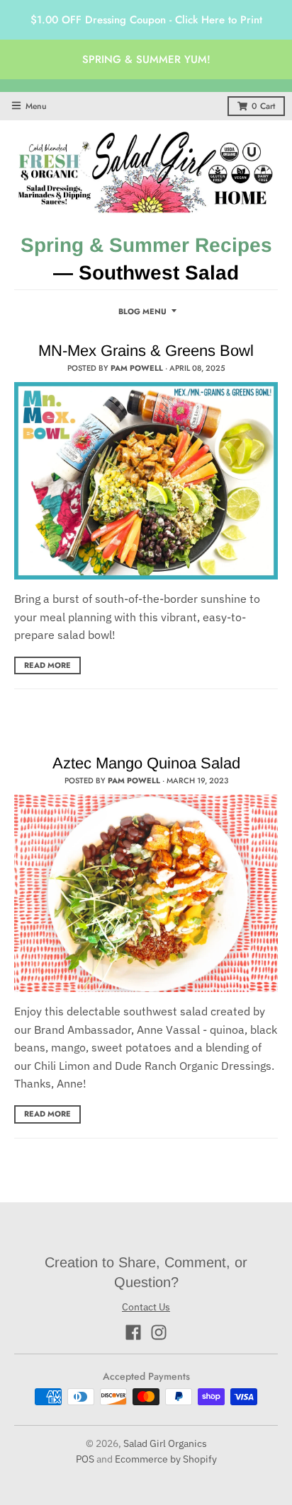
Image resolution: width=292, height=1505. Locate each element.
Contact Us (146, 1307)
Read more (47, 665)
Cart (263, 106)
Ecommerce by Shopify (166, 1459)
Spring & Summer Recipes (146, 245)
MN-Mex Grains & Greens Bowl (146, 350)
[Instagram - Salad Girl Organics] (158, 1332)
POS (85, 1459)
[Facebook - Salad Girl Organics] (133, 1332)
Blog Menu (142, 311)
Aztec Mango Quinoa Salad (146, 763)
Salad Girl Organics (165, 1443)
